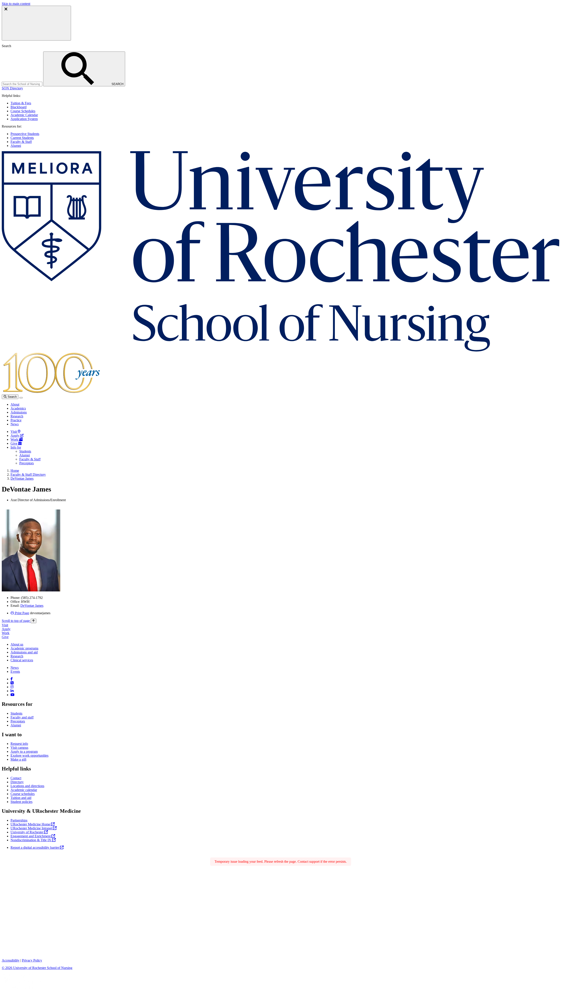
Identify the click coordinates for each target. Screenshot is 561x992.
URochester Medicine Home (31, 824)
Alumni (16, 145)
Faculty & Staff (21, 142)
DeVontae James (22, 478)
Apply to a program (24, 751)
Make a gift (18, 759)
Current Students (22, 138)
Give (14, 443)
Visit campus (19, 747)
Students (25, 451)
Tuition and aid (21, 798)
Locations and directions (27, 786)
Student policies (21, 802)
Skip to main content (16, 3)
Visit (14, 431)
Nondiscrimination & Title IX (31, 840)
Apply (15, 435)
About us (17, 644)
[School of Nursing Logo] (280, 350)
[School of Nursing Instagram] (12, 687)
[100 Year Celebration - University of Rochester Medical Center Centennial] (51, 392)
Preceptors (26, 463)
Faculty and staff (22, 717)
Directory (17, 782)
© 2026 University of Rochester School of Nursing (37, 968)
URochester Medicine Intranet (32, 828)
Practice (16, 420)
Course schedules (23, 794)
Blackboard (19, 107)
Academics (18, 408)
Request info (19, 743)
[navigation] (19, 621)
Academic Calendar (24, 115)
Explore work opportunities (29, 755)
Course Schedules (23, 111)
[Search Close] (36, 23)
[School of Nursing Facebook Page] (12, 679)
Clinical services (22, 660)
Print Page (21, 613)
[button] (12, 88)
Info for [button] (16, 447)
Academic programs (24, 648)
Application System (24, 119)
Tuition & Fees (21, 103)
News (15, 424)
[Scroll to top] (33, 621)
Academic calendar (24, 790)
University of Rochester (27, 832)
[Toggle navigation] (21, 397)
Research (17, 416)
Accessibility (11, 960)
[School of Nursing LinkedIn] (12, 691)
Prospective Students (25, 134)
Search (12, 396)
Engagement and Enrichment (31, 836)
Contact (16, 778)
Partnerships (19, 820)
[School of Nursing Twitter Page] (12, 683)
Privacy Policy (32, 960)
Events (15, 671)
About (15, 404)
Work (15, 439)
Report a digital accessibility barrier (35, 847)
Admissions (19, 412)
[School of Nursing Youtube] (12, 695)
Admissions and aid (24, 652)
